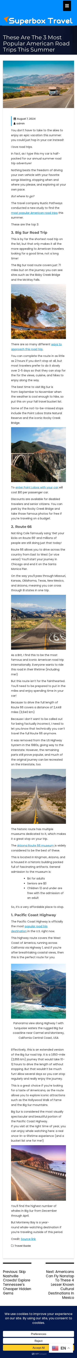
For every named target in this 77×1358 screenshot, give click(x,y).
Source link (28, 1239)
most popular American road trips (34, 213)
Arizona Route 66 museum (36, 845)
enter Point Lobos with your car (37, 487)
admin (20, 123)
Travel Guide (23, 1246)
